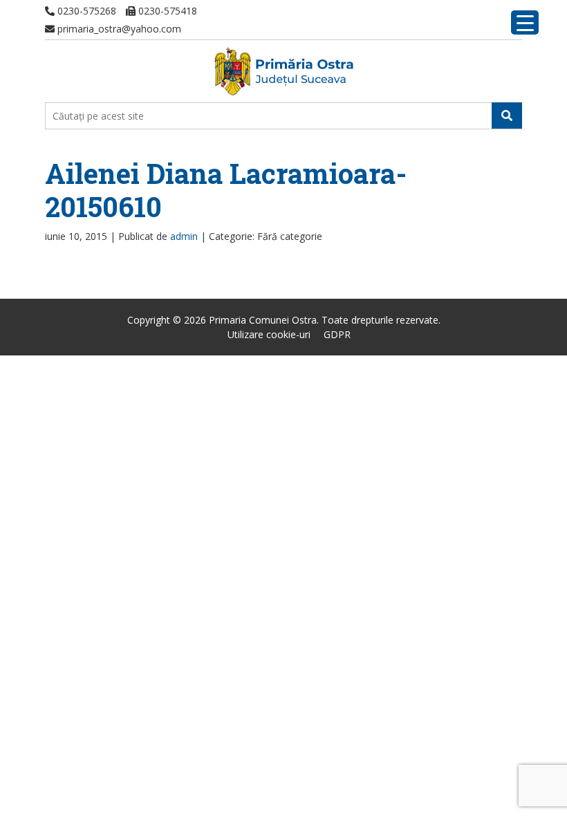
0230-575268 (85, 10)
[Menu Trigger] (525, 22)
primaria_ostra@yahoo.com (118, 28)
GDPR (337, 334)
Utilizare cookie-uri (268, 334)
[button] (507, 115)
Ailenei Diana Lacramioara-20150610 (226, 190)
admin (184, 236)
